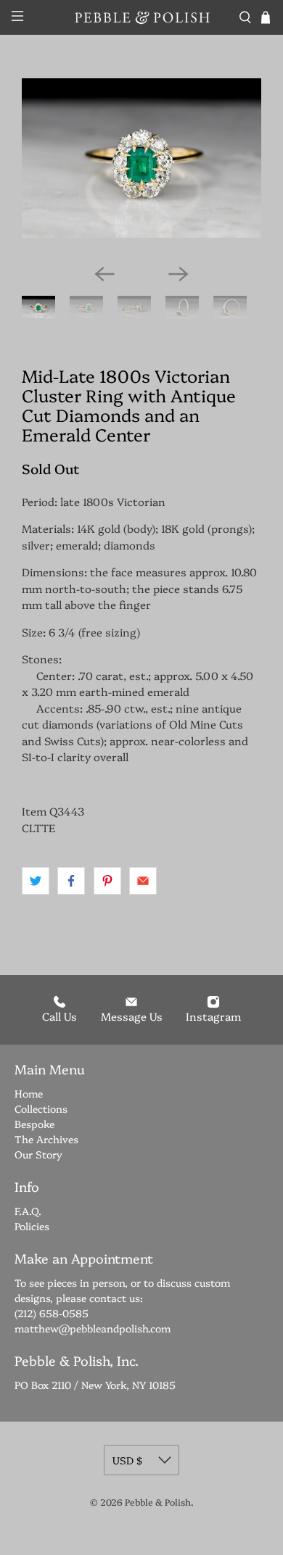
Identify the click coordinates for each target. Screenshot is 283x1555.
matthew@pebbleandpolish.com (93, 1328)
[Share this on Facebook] (71, 881)
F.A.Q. (28, 1210)
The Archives (46, 1139)
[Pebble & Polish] (142, 17)
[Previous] (104, 274)
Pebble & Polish (158, 1502)
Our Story (38, 1154)
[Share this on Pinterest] (107, 881)
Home (29, 1093)
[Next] (178, 274)
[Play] (141, 165)
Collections (41, 1108)
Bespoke (34, 1123)
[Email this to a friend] (143, 881)
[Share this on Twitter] (35, 881)
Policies (32, 1226)
